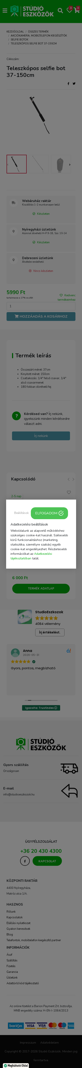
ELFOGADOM (46, 513)
